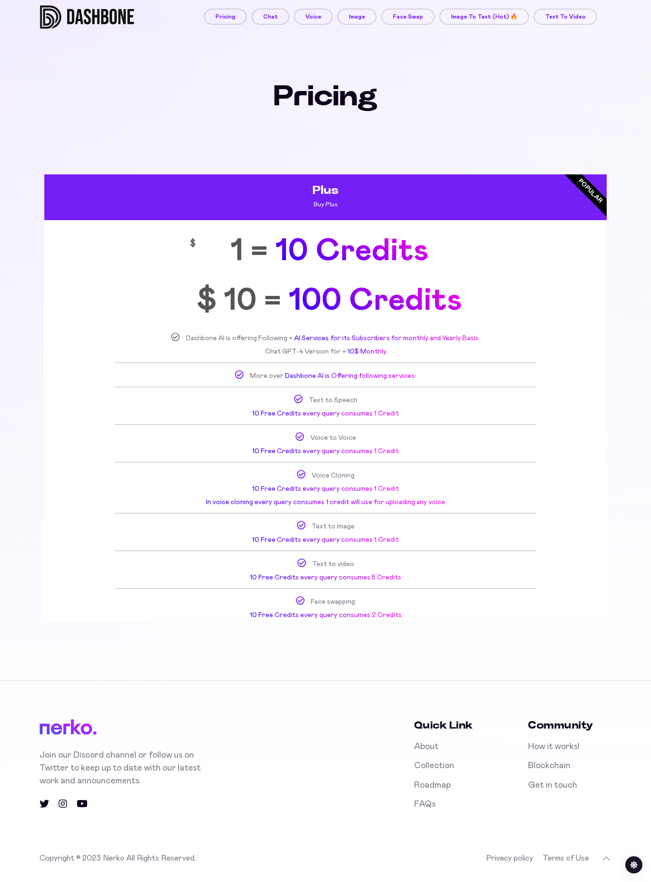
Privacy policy (509, 858)
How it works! (554, 746)
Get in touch (552, 785)
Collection (434, 765)
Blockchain (549, 765)
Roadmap (432, 785)
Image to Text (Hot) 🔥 (484, 17)
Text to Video (565, 17)
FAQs (425, 804)
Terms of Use (566, 858)
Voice (313, 17)
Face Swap (408, 17)
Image (357, 17)
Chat (270, 17)
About (426, 746)
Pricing (225, 17)
